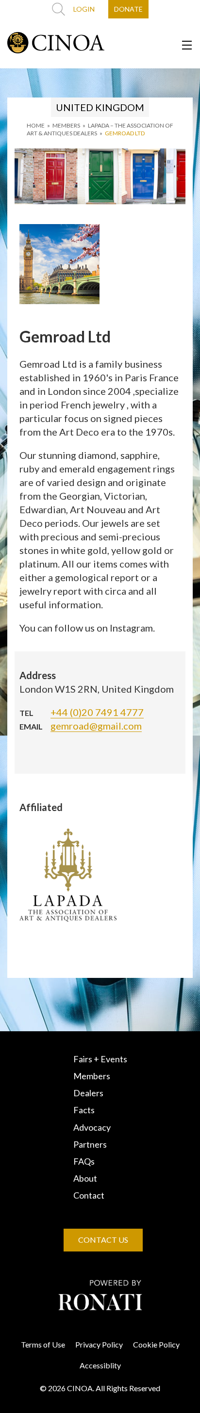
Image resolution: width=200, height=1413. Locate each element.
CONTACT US (103, 1239)
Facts (84, 1109)
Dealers (88, 1093)
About (85, 1178)
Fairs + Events (100, 1059)
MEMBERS (66, 125)
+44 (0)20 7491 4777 (97, 712)
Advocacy (92, 1127)
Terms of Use (43, 1344)
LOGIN (84, 9)
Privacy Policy (99, 1344)
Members (91, 1076)
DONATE (128, 9)
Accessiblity (100, 1365)
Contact (88, 1195)
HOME (36, 125)
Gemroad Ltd (125, 133)
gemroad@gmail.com (96, 725)
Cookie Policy (156, 1344)
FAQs (84, 1161)
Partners (90, 1144)
